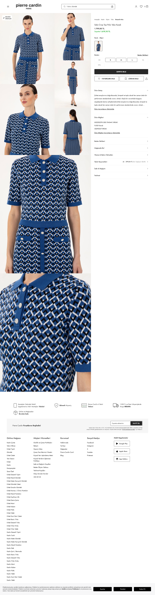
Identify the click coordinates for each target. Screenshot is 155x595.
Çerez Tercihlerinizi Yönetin (43, 452)
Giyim (107, 20)
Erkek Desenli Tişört (13, 474)
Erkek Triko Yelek (12, 529)
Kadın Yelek (11, 574)
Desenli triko (119, 20)
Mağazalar (63, 449)
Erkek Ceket (11, 455)
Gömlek (9, 452)
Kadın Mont (10, 564)
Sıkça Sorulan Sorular (41, 474)
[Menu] (8, 6)
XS (99, 60)
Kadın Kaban (11, 567)
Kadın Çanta (11, 442)
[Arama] (64, 6)
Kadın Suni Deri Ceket (14, 577)
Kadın (102, 20)
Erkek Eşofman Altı (13, 497)
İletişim (36, 446)
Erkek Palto (10, 510)
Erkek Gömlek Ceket (13, 484)
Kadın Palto (10, 570)
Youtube (89, 452)
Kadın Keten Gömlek (14, 538)
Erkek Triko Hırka (12, 526)
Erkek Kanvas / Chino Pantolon (17, 490)
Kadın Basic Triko (13, 554)
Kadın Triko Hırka (13, 561)
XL (143, 60)
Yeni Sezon (10, 458)
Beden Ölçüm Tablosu (41, 467)
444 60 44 (37, 477)
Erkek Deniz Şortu (13, 500)
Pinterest (90, 455)
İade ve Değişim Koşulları (42, 464)
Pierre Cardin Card (67, 452)
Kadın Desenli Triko (13, 558)
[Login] (136, 6)
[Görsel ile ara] (112, 6)
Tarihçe (62, 446)
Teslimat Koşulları (39, 470)
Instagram (90, 446)
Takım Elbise (11, 446)
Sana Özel (10, 471)
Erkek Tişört (11, 449)
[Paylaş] (146, 78)
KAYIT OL (136, 423)
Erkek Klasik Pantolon (14, 494)
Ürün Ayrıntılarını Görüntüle (104, 109)
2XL (99, 65)
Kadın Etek (10, 548)
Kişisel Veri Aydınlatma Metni (43, 455)
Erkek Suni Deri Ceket (14, 516)
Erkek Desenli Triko (13, 522)
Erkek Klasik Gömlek (14, 478)
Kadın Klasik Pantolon (14, 545)
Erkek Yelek (10, 513)
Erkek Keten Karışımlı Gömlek (17, 481)
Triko (112, 20)
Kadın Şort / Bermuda (14, 551)
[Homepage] (28, 6)
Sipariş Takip (38, 449)
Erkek (9, 462)
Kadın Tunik (11, 535)
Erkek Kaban (11, 506)
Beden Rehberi (143, 55)
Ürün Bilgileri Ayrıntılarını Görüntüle (107, 133)
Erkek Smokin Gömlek (14, 487)
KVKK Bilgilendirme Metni (128, 429)
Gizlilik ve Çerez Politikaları (43, 442)
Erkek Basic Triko (12, 519)
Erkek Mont (10, 503)
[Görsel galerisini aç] (27, 48)
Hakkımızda (64, 442)
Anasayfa (97, 20)
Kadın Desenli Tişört (13, 532)
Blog (61, 455)
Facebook (90, 442)
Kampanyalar (11, 468)
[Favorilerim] (141, 6)
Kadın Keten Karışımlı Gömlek (17, 542)
